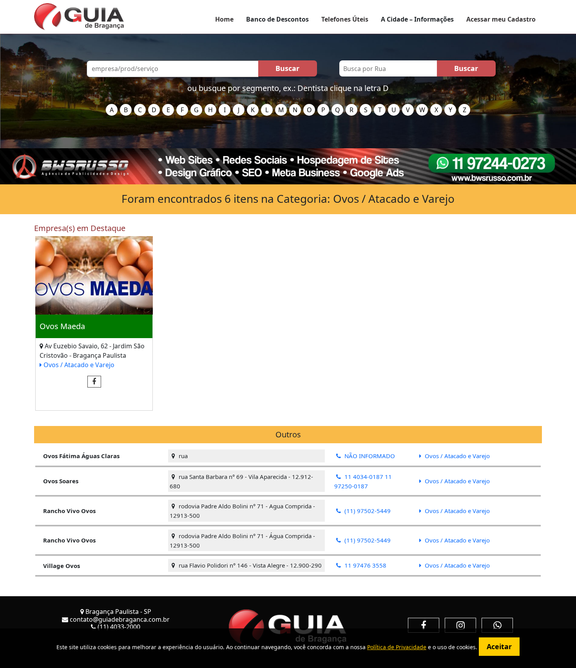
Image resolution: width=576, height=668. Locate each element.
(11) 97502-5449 (367, 511)
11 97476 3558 (364, 565)
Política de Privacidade (396, 647)
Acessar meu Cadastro (501, 19)
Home (224, 19)
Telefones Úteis (344, 19)
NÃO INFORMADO (369, 456)
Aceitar (499, 646)
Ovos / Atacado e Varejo (78, 364)
